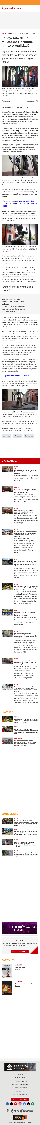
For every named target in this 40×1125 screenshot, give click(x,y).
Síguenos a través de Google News (16, 376)
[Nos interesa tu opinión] (20, 1067)
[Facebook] (7, 1103)
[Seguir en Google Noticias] (36, 101)
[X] (11, 1103)
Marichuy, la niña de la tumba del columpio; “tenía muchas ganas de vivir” (20, 203)
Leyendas (6, 436)
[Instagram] (20, 1103)
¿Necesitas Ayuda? (20, 1099)
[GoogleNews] (24, 1103)
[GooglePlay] (32, 1103)
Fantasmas (29, 436)
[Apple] (28, 1103)
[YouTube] (15, 1103)
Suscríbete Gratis (19, 951)
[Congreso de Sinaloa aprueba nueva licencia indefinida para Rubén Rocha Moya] (7, 516)
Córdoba (18, 436)
